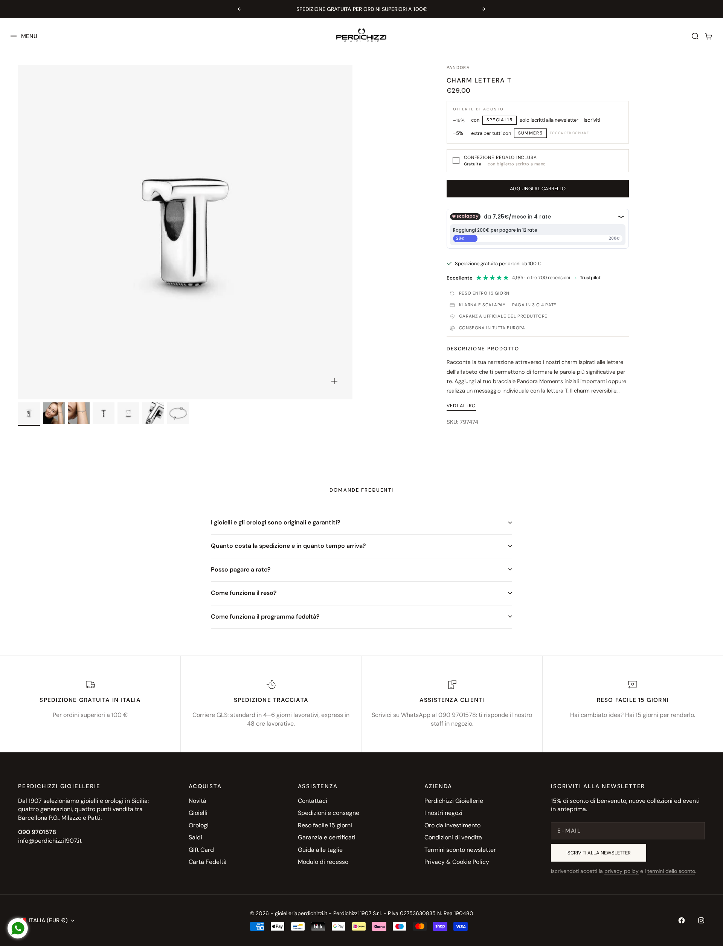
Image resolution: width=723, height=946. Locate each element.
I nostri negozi (443, 813)
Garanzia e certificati (326, 837)
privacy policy (621, 871)
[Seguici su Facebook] (681, 920)
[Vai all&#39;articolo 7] (178, 413)
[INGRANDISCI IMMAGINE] (334, 381)
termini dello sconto (671, 871)
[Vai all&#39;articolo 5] (128, 413)
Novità (197, 801)
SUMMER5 (530, 133)
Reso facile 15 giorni (325, 825)
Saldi (195, 837)
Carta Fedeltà (208, 862)
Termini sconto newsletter (460, 850)
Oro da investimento (452, 825)
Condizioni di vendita (453, 837)
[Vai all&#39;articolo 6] (153, 413)
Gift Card (201, 850)
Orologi (199, 825)
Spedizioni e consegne (328, 813)
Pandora (458, 67)
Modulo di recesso (323, 862)
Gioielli (198, 813)
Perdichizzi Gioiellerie (453, 801)
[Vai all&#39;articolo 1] (29, 413)
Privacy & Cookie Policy (456, 862)
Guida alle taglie (320, 850)
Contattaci (312, 801)
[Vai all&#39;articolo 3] (79, 413)
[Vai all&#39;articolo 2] (54, 413)
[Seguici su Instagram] (701, 920)
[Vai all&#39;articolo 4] (103, 413)
